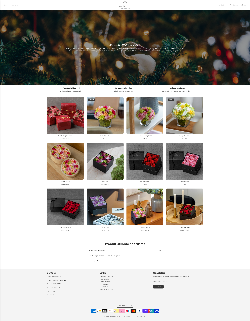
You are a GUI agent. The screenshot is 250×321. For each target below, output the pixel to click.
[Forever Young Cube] (144, 115)
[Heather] (105, 161)
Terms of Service (105, 282)
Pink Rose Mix (184, 181)
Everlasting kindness (65, 136)
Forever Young (145, 227)
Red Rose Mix (144, 181)
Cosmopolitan (185, 227)
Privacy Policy (105, 284)
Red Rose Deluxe (65, 227)
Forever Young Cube (145, 136)
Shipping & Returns (106, 276)
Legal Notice (104, 287)
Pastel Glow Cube (105, 136)
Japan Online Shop (106, 289)
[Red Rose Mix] (144, 161)
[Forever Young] (144, 207)
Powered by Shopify (140, 316)
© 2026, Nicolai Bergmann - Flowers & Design (117, 316)
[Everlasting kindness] (65, 115)
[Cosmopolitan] (184, 207)
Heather (105, 181)
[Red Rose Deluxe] (65, 207)
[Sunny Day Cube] (184, 115)
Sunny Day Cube (184, 136)
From (65, 139)
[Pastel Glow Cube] (105, 115)
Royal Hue (105, 227)
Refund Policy (104, 279)
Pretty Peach (65, 181)
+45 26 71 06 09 (52, 291)
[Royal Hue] (105, 207)
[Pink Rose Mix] (184, 161)
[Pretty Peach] (65, 161)
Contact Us (50, 295)
